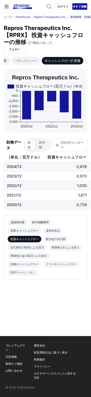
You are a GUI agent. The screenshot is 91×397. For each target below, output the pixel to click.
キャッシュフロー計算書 (62, 61)
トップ (8, 17)
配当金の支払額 (56, 239)
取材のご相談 (14, 363)
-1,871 (82, 195)
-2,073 (81, 176)
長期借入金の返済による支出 (28, 255)
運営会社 (39, 345)
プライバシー (42, 366)
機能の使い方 (42, 43)
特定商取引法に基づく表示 (50, 352)
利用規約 (39, 359)
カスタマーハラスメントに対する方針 (55, 375)
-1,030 (81, 185)
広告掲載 (11, 356)
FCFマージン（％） (22, 272)
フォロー (14, 49)
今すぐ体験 (80, 6)
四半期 (42, 144)
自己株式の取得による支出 (27, 247)
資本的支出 (53, 230)
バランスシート (25, 61)
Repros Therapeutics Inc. (50, 17)
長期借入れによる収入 (66, 247)
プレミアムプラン (15, 347)
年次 (29, 144)
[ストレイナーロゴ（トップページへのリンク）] (22, 6)
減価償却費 (17, 222)
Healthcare (23, 17)
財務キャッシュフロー (24, 264)
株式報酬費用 (40, 222)
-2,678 (81, 166)
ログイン (63, 6)
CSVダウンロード (72, 144)
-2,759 (81, 204)
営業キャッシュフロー (24, 230)
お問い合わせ (14, 370)
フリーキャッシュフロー (61, 264)
